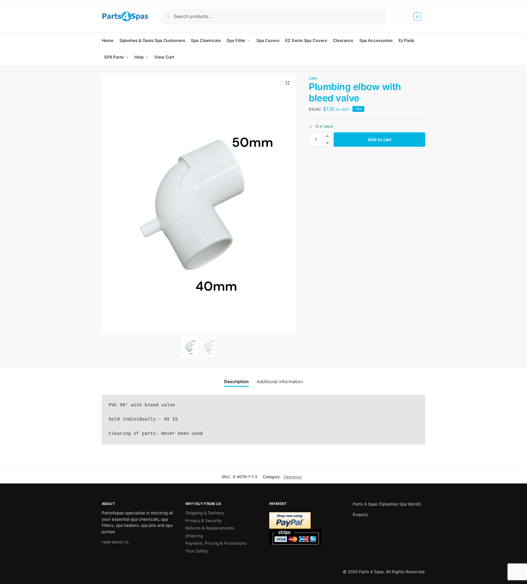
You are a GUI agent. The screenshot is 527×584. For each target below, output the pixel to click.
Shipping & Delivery (204, 512)
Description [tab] (236, 381)
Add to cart (379, 139)
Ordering (194, 535)
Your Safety (196, 551)
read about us (115, 541)
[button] (410, 16)
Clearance (292, 476)
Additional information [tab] (280, 381)
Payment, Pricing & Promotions (215, 543)
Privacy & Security (203, 520)
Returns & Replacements (209, 528)
